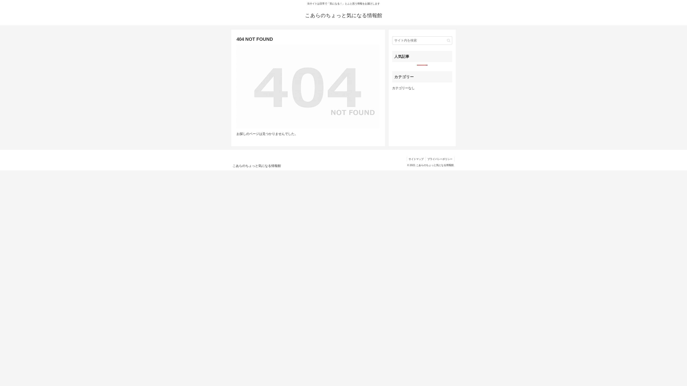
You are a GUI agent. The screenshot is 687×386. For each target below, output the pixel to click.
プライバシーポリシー (439, 159)
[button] (448, 40)
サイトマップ (416, 159)
